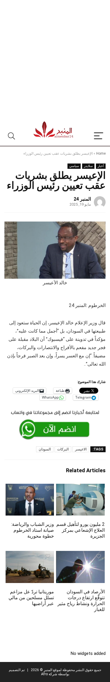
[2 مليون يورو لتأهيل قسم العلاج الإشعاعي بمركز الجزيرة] (80, 488)
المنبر (47, 670)
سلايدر (88, 166)
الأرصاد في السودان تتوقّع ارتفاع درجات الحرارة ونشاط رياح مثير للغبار (81, 600)
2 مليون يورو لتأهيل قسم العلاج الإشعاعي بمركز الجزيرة (80, 530)
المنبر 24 (82, 199)
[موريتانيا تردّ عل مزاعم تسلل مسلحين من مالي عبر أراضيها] (30, 555)
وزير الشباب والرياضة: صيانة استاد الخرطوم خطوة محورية (32, 530)
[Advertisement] (55, 58)
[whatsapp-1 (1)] (55, 410)
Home (101, 153)
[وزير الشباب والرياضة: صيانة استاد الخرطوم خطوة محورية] (30, 488)
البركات (63, 449)
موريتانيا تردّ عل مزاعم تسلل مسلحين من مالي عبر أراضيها (31, 597)
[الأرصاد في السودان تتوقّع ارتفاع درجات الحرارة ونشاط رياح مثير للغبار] (80, 555)
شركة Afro (49, 674)
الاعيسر (81, 449)
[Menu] (99, 136)
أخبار (101, 166)
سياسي (74, 166)
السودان (45, 449)
